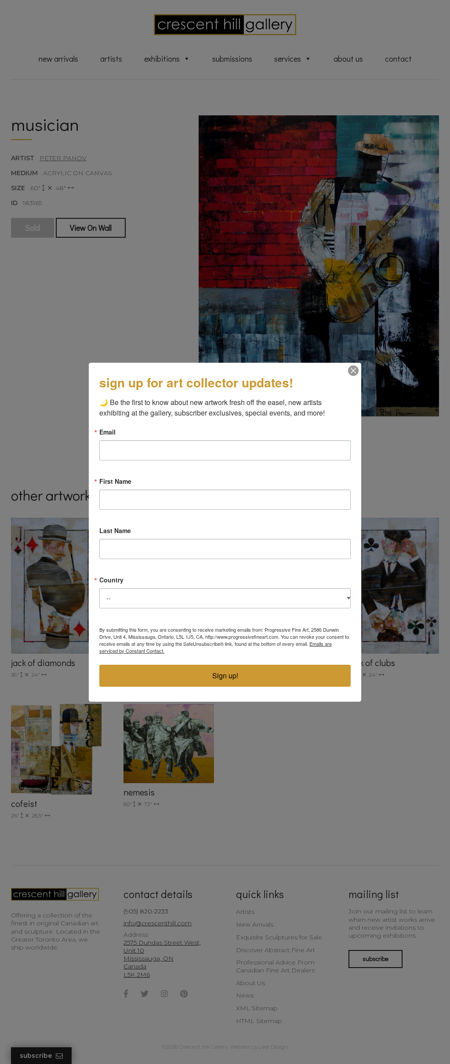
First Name (115, 481)
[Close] (353, 370)
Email (107, 432)
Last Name (115, 530)
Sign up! (225, 675)
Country (111, 580)
